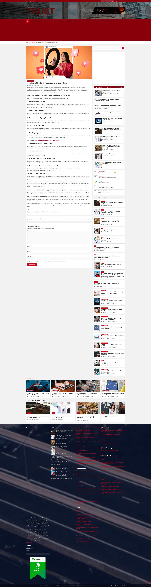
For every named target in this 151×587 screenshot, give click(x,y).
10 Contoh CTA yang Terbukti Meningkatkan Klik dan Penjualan (112, 371)
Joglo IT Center (80, 584)
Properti (102, 201)
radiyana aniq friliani (102, 185)
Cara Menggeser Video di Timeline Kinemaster (110, 486)
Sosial (76, 21)
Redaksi (123, 1)
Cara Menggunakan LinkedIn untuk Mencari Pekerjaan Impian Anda (76, 218)
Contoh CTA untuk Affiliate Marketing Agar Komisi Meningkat (112, 327)
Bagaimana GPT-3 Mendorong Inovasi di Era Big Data (112, 119)
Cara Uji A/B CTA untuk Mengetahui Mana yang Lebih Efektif (111, 362)
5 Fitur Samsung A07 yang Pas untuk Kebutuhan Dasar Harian (111, 137)
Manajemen (103, 290)
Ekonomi (38, 21)
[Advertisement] (75, 32)
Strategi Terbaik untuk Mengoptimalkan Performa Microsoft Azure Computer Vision (108, 106)
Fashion (49, 21)
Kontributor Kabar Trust (114, 93)
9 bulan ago (104, 277)
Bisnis (32, 21)
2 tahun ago (106, 93)
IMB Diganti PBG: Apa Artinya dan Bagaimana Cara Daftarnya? (106, 284)
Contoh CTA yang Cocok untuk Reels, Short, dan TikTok (112, 354)
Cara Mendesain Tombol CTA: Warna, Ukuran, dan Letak (112, 336)
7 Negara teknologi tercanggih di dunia (83, 430)
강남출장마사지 (101, 190)
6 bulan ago (106, 149)
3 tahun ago (30, 85)
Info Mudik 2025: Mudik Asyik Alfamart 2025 (84, 524)
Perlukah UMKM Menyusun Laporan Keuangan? (111, 163)
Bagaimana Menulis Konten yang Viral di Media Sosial (39, 211)
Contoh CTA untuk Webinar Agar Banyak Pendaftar (111, 345)
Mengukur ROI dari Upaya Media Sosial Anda (37, 218)
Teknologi (83, 21)
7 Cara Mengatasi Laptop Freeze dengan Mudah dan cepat (87, 460)
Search (123, 48)
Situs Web (29, 256)
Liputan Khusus (91, 21)
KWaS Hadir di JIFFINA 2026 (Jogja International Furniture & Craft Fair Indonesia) (111, 147)
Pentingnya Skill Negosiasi (109, 153)
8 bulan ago (106, 155)
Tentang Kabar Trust (117, 1)
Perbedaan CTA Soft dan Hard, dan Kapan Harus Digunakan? (111, 310)
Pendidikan (70, 21)
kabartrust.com (29, 542)
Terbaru (109, 87)
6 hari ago (105, 130)
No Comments (43, 85)
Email (28, 251)
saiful (99, 181)
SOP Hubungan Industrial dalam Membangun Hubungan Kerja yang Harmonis (112, 292)
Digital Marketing (104, 299)
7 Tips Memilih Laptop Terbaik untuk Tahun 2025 (85, 457)
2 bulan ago (106, 139)
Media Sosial (56, 211)
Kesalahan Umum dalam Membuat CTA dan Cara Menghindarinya (112, 301)
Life (101, 228)
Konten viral (52, 211)
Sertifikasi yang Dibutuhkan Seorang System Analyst (111, 91)
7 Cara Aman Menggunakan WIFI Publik (83, 446)
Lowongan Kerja (101, 21)
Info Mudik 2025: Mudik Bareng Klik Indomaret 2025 (86, 538)
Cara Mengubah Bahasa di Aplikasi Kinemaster (110, 489)
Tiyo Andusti (100, 171)
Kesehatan (56, 21)
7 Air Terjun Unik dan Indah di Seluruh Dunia (84, 514)
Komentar (29, 230)
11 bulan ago (97, 286)
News (102, 237)
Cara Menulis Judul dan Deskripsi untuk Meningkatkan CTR (87, 478)
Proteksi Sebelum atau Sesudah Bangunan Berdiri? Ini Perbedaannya (111, 129)
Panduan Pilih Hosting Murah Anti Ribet (83, 521)
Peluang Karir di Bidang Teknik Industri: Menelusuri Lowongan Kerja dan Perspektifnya (107, 248)
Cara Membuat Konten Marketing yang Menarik (47, 140)
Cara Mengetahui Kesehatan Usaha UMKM (112, 264)
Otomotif (63, 21)
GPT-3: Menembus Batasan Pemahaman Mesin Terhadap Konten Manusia (107, 100)
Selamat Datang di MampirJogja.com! (108, 443)
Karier (102, 360)
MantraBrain (93, 584)
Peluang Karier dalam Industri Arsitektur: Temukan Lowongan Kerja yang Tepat (107, 256)
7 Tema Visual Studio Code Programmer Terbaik (85, 463)
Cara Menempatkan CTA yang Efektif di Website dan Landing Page (111, 319)
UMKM (102, 263)
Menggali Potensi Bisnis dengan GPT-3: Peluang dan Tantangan (108, 112)
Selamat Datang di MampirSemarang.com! (109, 450)
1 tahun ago (104, 303)
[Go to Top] (148, 582)
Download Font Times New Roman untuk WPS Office (111, 475)
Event (43, 21)
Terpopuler (100, 87)
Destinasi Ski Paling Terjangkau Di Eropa (83, 541)
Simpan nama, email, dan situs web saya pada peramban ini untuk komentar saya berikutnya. (47, 261)
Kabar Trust (37, 85)
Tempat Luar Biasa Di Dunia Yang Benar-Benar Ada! (86, 535)
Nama (28, 246)
